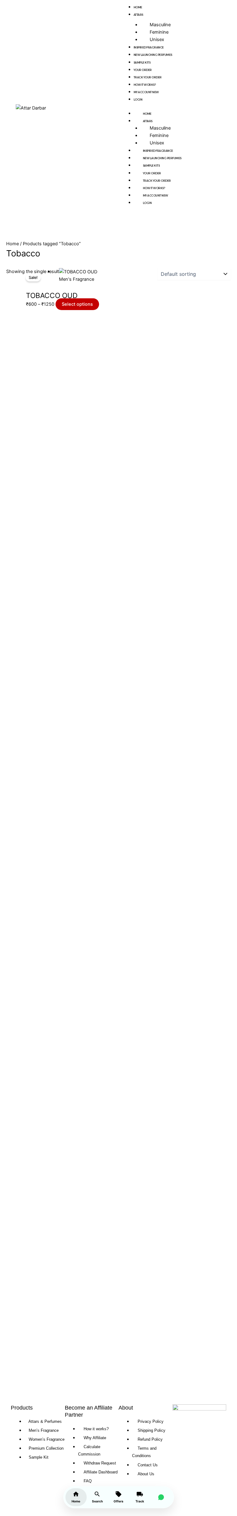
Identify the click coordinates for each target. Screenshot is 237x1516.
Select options (77, 304)
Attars (138, 14)
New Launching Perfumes (153, 54)
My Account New (146, 92)
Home (138, 7)
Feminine (159, 32)
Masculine (160, 24)
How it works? (145, 84)
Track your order (148, 77)
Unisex (157, 39)
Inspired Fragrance (149, 47)
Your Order (143, 70)
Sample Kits (142, 62)
